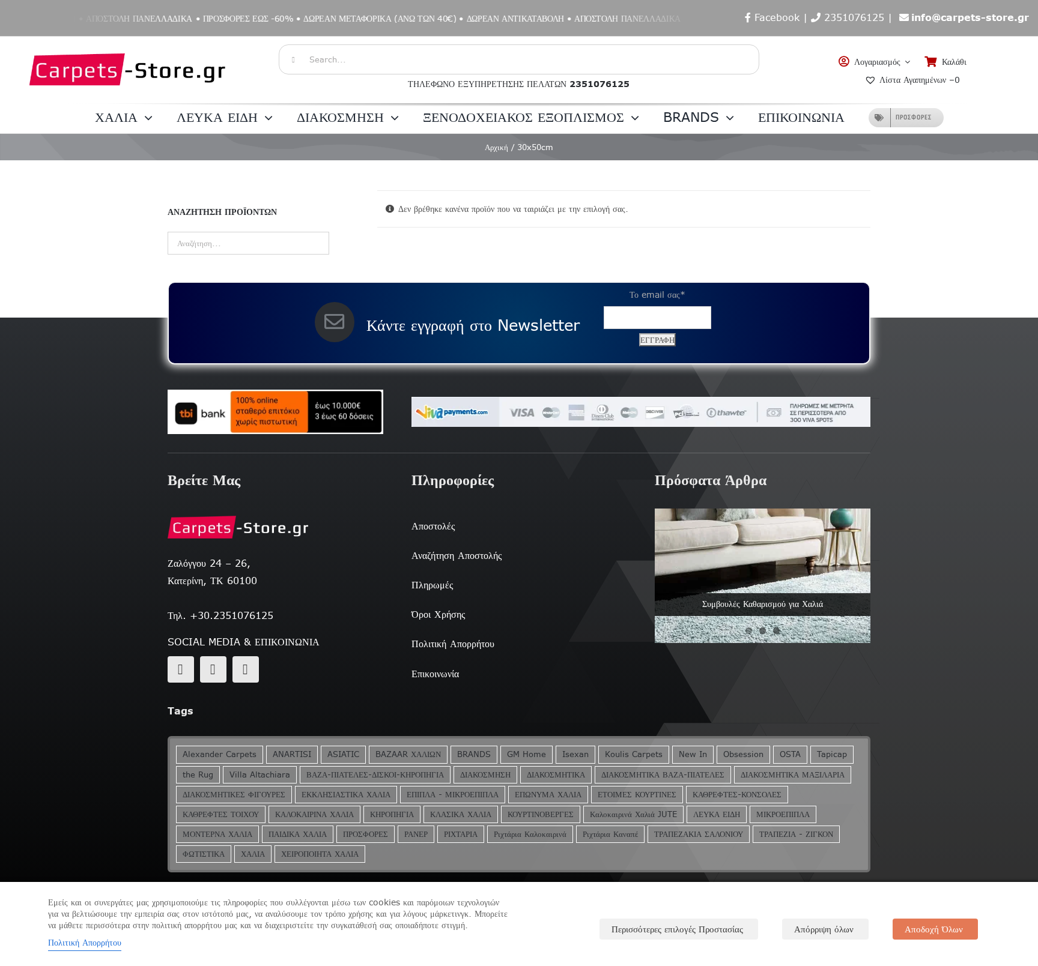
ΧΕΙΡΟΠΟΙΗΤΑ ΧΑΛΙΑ (320, 854)
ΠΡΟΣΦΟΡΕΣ (365, 834)
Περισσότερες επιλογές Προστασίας (677, 929)
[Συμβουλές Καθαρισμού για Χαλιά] (762, 576)
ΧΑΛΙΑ (253, 854)
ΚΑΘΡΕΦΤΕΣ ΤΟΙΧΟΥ (221, 814)
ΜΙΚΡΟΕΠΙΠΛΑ (783, 814)
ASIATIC (343, 754)
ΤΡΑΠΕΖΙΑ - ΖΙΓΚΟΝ (796, 834)
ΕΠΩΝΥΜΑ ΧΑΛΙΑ (548, 794)
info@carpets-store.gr (970, 17)
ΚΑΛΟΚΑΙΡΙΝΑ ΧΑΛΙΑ (314, 814)
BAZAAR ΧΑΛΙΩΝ (408, 754)
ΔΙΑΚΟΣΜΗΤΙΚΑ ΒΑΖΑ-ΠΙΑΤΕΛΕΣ (662, 775)
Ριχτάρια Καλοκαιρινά (530, 834)
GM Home (526, 754)
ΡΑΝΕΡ (416, 834)
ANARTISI (292, 754)
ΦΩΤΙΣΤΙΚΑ (204, 854)
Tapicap (832, 754)
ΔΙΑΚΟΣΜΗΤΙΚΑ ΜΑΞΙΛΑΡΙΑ (793, 775)
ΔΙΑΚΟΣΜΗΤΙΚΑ (556, 775)
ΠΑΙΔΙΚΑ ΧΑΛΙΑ (298, 834)
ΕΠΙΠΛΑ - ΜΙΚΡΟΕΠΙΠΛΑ (453, 794)
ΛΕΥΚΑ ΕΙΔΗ (716, 814)
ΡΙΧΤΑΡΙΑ (461, 834)
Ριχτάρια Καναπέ (610, 834)
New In (693, 754)
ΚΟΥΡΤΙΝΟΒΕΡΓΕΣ (541, 814)
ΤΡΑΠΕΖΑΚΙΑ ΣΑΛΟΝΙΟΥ (698, 834)
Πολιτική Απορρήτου (84, 943)
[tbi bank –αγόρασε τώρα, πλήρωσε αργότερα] (275, 412)
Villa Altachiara (259, 775)
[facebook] (181, 669)
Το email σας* (657, 295)
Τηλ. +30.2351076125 (220, 615)
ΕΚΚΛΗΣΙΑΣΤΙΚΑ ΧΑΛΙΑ (346, 794)
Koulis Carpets (634, 754)
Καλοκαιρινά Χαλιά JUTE (633, 814)
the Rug (198, 775)
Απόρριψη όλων (824, 929)
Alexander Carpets (219, 754)
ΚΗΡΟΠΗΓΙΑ (392, 814)
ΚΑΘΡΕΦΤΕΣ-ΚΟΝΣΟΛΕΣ (737, 794)
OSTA (790, 754)
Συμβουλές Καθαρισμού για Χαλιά (762, 604)
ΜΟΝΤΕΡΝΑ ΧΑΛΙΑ (217, 834)
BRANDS (474, 754)
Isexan (575, 754)
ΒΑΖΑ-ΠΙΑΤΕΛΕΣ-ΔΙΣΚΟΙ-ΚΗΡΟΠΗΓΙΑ (375, 775)
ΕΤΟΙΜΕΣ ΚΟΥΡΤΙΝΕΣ (637, 794)
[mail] (213, 669)
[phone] (245, 669)
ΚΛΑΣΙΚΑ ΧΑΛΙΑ (460, 814)
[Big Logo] (128, 43)
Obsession (743, 754)
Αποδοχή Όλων (934, 929)
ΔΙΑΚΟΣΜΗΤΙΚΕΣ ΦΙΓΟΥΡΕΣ (234, 794)
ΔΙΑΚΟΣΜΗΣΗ (485, 775)
